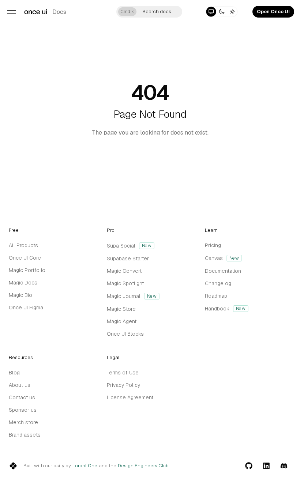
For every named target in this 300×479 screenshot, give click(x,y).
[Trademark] (35, 11)
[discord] (284, 466)
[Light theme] (232, 11)
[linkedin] (266, 466)
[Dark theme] (221, 11)
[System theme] (211, 11)
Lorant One (84, 466)
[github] (248, 466)
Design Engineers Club (143, 466)
